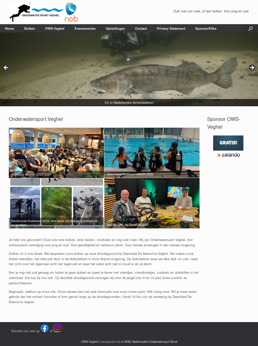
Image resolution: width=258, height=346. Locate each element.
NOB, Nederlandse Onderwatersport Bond (150, 341)
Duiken (29, 28)
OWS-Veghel (54, 28)
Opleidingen (115, 28)
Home (9, 28)
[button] (250, 28)
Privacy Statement (171, 28)
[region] (129, 69)
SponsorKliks (205, 28)
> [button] (251, 68)
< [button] (6, 68)
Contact (141, 28)
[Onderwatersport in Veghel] (44, 12)
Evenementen (85, 28)
